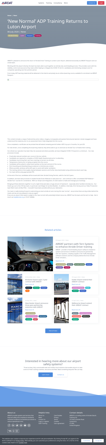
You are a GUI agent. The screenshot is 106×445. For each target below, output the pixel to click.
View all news (53, 331)
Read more (59, 261)
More (66, 3)
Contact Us (91, 3)
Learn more (45, 375)
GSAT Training (43, 423)
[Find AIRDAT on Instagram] (29, 425)
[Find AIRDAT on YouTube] (25, 425)
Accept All (98, 441)
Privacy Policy (20, 441)
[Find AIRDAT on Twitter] (17, 425)
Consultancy (58, 3)
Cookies (21, 443)
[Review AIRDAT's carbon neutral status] (13, 431)
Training (49, 3)
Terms (56, 419)
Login (101, 3)
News (15, 15)
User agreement (59, 423)
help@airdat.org (18, 197)
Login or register (44, 421)
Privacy (56, 417)
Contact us (60, 375)
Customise (86, 441)
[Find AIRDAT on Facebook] (9, 425)
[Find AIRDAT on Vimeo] (21, 425)
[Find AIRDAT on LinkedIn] (13, 425)
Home (9, 15)
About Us (41, 415)
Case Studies (58, 415)
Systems (41, 3)
